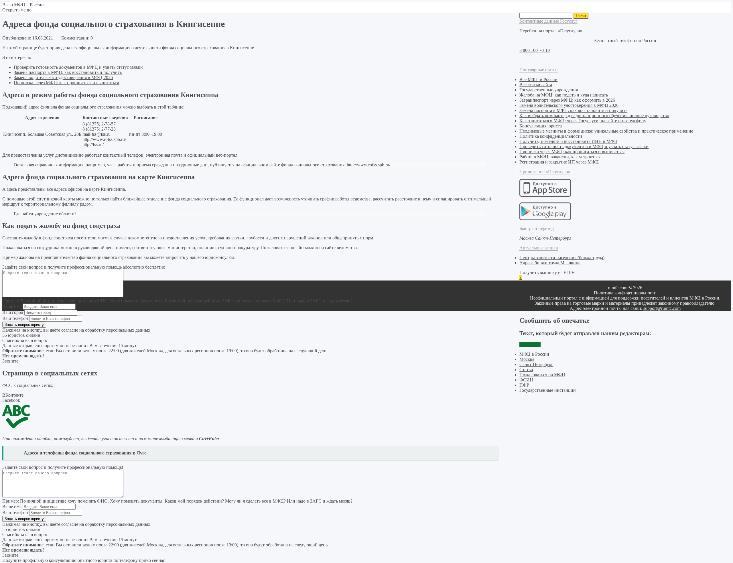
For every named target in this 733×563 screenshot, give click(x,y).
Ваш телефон (15, 318)
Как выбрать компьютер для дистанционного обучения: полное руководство (594, 115)
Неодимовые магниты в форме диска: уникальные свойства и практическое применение (606, 131)
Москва (526, 359)
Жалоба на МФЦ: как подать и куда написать (563, 94)
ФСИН (526, 379)
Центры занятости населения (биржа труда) (561, 257)
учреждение (46, 213)
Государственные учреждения (548, 89)
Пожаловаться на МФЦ (542, 374)
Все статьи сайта (535, 84)
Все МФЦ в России (538, 79)
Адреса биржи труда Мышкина (549, 262)
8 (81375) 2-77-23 (99, 129)
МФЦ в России (534, 354)
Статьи (526, 369)
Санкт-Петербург (536, 364)
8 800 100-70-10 (534, 50)
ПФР (524, 385)
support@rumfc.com (662, 308)
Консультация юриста (540, 125)
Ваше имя (11, 306)
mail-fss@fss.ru (96, 134)
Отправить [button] (530, 344)
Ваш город (12, 312)
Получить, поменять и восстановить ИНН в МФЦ (568, 141)
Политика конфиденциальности (550, 136)
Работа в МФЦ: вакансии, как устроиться (559, 156)
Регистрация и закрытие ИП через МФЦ (559, 162)
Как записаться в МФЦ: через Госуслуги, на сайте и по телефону (582, 120)
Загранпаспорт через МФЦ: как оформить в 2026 (567, 100)
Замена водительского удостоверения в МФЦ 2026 (63, 77)
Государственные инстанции (547, 390)
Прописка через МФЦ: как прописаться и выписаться (66, 82)
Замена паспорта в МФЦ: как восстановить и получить (68, 72)
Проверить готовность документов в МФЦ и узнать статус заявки (78, 67)
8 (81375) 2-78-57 (99, 123)
